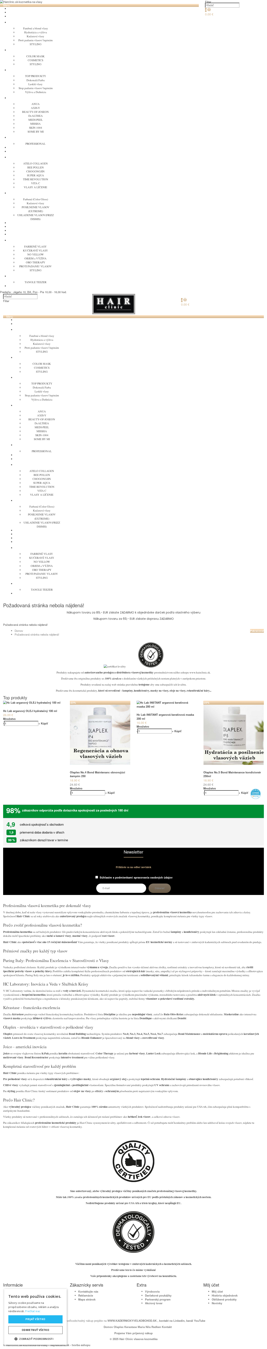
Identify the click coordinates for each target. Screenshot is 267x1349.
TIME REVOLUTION (35, 179)
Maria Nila (144, 1327)
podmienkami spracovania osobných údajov (144, 877)
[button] (35, 1339)
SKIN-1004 (35, 127)
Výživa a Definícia (35, 92)
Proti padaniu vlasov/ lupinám (35, 40)
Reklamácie (85, 1295)
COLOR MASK (35, 56)
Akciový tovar (153, 1303)
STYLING (36, 44)
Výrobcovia (152, 1291)
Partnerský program (158, 1299)
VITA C (35, 183)
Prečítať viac (32, 1311)
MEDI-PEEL (35, 120)
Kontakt (167, 1327)
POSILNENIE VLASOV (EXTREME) (35, 209)
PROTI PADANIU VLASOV (35, 266)
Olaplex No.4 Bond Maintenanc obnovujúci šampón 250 (97, 774)
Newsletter (133, 852)
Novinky (217, 1303)
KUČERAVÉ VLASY (35, 250)
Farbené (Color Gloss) (35, 199)
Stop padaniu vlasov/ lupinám (36, 88)
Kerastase (130, 1327)
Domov (19, 631)
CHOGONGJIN (35, 171)
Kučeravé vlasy (35, 36)
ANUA (35, 104)
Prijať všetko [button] (35, 1319)
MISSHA (35, 124)
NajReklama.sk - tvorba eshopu (70, 1345)
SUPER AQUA (35, 175)
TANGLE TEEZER (36, 282)
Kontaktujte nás (88, 1291)
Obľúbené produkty (224, 1299)
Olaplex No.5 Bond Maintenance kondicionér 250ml (232, 774)
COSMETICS (35, 60)
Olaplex (118, 1327)
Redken (156, 1327)
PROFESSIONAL (35, 144)
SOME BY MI (36, 131)
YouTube (199, 1321)
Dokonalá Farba (35, 80)
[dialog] (35, 1317)
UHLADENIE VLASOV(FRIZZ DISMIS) (35, 217)
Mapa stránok (87, 1299)
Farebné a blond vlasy (35, 28)
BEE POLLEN (35, 167)
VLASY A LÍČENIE (35, 187)
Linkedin (179, 1321)
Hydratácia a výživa (35, 32)
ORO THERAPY (35, 262)
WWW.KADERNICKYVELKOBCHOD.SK (132, 1321)
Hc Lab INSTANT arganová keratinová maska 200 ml (165, 717)
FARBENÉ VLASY (35, 246)
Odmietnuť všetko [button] (35, 1330)
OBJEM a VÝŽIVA (35, 258)
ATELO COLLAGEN (35, 163)
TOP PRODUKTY (35, 76)
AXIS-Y (35, 108)
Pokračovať (257, 631)
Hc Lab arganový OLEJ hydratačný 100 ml (30, 711)
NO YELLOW (35, 254)
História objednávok (225, 1295)
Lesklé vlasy (35, 84)
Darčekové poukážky (158, 1295)
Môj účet (217, 1291)
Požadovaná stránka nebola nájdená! (37, 634)
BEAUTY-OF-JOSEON (35, 112)
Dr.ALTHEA (35, 116)
